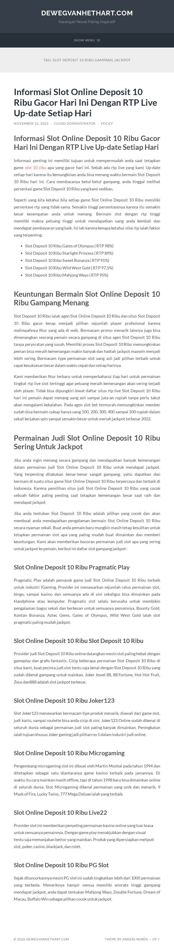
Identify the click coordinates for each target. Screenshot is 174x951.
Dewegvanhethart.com (87, 13)
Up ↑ (156, 939)
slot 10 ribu (35, 167)
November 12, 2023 (31, 123)
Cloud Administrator (74, 123)
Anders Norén (135, 939)
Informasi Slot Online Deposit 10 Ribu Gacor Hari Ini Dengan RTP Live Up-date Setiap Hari (85, 102)
